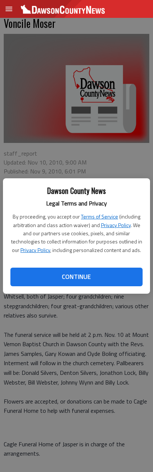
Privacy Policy (116, 225)
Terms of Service (99, 216)
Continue (76, 276)
